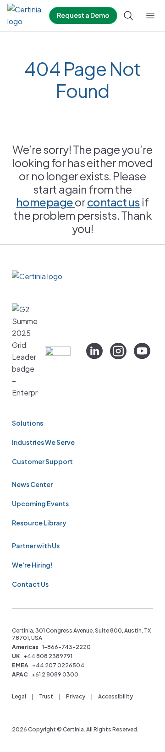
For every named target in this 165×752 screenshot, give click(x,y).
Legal (19, 696)
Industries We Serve (43, 442)
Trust (46, 696)
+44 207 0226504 (58, 665)
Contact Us (30, 584)
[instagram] (118, 351)
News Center (32, 484)
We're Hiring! (32, 565)
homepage (45, 202)
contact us (113, 202)
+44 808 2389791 (47, 656)
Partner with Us (36, 545)
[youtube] (142, 351)
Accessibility (115, 696)
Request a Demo (83, 15)
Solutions (27, 423)
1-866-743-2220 (66, 647)
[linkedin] (94, 351)
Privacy (75, 696)
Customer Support (42, 461)
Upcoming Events (40, 503)
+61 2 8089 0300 (55, 674)
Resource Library (39, 523)
